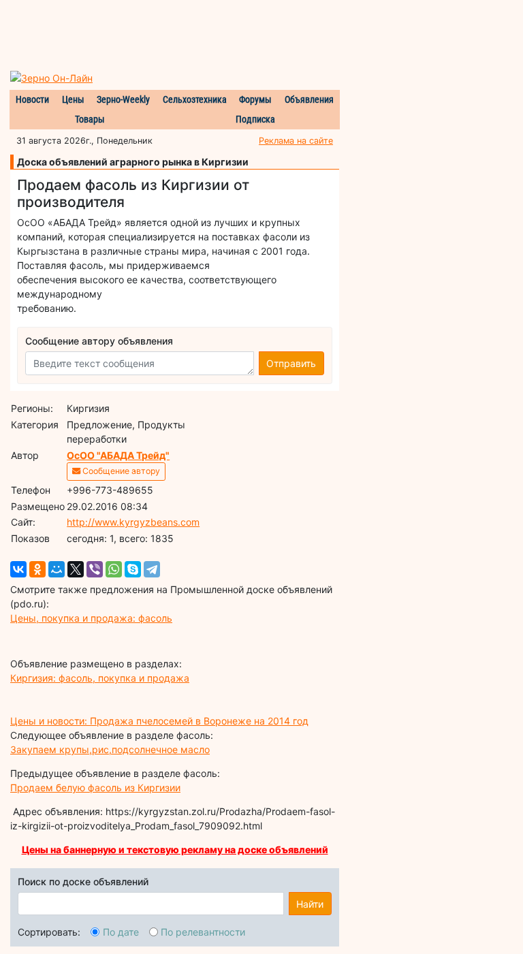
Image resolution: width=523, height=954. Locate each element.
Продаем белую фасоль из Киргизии (95, 787)
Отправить (291, 363)
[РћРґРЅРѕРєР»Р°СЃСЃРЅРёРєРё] (37, 569)
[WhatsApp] (114, 569)
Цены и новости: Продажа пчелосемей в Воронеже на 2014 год (159, 721)
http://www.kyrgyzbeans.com (133, 522)
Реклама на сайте (296, 141)
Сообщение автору (120, 471)
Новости (32, 99)
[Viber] (94, 569)
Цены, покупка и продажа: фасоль (91, 618)
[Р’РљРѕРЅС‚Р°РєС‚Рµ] (18, 569)
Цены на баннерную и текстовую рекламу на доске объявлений (175, 849)
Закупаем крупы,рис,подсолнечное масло (110, 749)
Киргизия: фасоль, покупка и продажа (99, 678)
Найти (309, 904)
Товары (90, 119)
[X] (75, 569)
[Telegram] (152, 569)
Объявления (309, 99)
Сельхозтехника (195, 99)
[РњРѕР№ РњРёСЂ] (56, 569)
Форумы (255, 99)
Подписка (255, 119)
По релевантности (203, 932)
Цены (73, 99)
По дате (121, 932)
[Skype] (133, 569)
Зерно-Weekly (123, 99)
